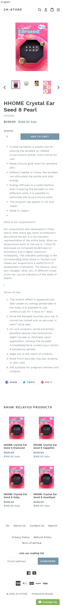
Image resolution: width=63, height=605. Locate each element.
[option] (16, 85)
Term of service (31, 543)
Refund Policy (42, 537)
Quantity (8, 130)
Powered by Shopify (42, 594)
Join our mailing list (31, 553)
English (5, 2)
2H (7, 525)
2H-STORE (13, 9)
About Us (19, 525)
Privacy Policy (20, 537)
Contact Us (37, 525)
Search (52, 525)
